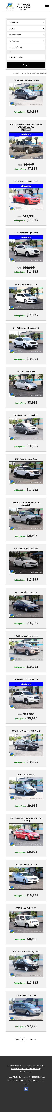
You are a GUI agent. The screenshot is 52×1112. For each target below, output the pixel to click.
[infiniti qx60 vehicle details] (26, 697)
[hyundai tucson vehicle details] (26, 650)
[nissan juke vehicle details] (26, 965)
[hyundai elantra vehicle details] (26, 606)
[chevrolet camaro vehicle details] (26, 199)
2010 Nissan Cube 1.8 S (26, 908)
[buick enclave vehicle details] (26, 94)
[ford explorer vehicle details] (26, 473)
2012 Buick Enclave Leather (26, 80)
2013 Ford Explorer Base (26, 459)
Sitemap (40, 1065)
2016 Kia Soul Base (26, 774)
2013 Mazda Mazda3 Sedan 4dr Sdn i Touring (26, 819)
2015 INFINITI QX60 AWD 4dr (26, 679)
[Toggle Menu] (46, 7)
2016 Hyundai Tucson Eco (26, 636)
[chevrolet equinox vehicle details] (26, 250)
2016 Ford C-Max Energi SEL (26, 415)
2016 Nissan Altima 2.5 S (26, 864)
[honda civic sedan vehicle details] (26, 562)
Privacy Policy (16, 1068)
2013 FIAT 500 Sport (26, 371)
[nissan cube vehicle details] (26, 922)
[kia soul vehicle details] (26, 788)
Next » (33, 1039)
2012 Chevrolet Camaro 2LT (26, 181)
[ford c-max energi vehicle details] (26, 429)
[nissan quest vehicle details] (26, 1009)
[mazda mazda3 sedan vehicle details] (26, 835)
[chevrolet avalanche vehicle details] (26, 147)
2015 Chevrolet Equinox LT (26, 233)
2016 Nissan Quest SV (26, 995)
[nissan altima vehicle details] (26, 878)
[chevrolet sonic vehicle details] (26, 298)
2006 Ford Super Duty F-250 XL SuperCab (26, 503)
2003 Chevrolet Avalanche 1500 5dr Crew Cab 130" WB (26, 125)
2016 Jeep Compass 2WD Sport (26, 731)
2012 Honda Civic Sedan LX (26, 548)
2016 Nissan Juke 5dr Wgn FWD (26, 951)
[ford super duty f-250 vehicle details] (26, 519)
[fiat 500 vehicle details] (26, 385)
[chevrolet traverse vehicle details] (26, 342)
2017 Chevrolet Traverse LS (26, 328)
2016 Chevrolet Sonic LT (26, 284)
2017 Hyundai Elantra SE (26, 592)
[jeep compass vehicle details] (26, 745)
